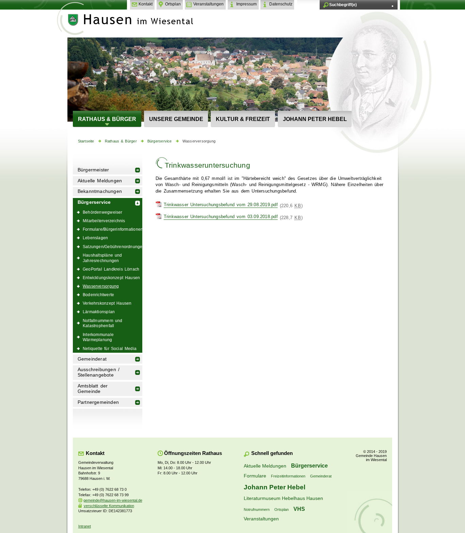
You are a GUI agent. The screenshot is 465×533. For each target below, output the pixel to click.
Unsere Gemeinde (176, 119)
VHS (299, 509)
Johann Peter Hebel (315, 119)
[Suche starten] (392, 6)
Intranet (84, 526)
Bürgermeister (93, 169)
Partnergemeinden (98, 402)
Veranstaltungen (208, 4)
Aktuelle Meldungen (100, 180)
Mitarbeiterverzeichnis (104, 220)
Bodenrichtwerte (98, 294)
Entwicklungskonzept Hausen (111, 277)
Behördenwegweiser (103, 212)
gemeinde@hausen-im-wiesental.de (112, 500)
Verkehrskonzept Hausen (107, 303)
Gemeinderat (92, 359)
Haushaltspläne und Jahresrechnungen (102, 258)
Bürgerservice (159, 141)
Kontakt (146, 4)
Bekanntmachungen (100, 191)
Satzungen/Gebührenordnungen (112, 246)
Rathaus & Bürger (107, 119)
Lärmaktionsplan (99, 311)
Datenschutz (280, 4)
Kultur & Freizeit (243, 119)
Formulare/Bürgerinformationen (112, 229)
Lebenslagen (95, 237)
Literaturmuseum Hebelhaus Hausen (283, 498)
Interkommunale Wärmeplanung (98, 337)
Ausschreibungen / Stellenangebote (98, 372)
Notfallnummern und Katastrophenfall (103, 323)
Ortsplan (173, 4)
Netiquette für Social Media (110, 348)
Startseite (86, 141)
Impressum (246, 4)
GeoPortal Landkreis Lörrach (111, 269)
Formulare (255, 475)
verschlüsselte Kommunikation (109, 506)
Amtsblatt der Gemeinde (93, 388)
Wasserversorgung (198, 141)
